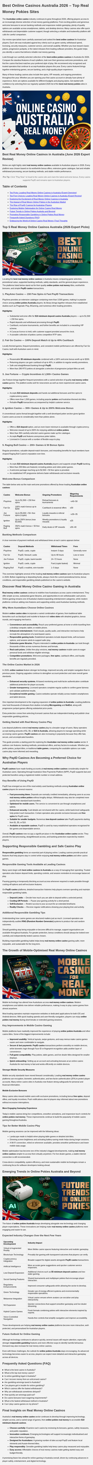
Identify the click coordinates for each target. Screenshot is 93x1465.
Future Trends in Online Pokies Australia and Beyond (32, 211)
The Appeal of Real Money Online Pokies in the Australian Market (38, 202)
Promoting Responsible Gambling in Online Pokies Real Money (37, 215)
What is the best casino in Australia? (19, 1370)
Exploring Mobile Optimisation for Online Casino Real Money (36, 208)
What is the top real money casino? (19, 1373)
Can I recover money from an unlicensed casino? (25, 1379)
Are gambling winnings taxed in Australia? (22, 1382)
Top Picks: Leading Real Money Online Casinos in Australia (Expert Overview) (43, 193)
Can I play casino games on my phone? (21, 1404)
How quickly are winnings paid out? (19, 1395)
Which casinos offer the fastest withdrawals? (23, 1388)
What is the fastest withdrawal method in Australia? (26, 1401)
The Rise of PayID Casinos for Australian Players (31, 205)
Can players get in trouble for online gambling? (24, 1385)
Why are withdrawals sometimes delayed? (22, 1392)
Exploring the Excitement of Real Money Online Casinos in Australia (39, 199)
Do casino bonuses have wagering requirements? (25, 1398)
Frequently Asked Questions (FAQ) (24, 218)
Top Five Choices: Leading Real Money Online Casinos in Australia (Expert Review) (46, 196)
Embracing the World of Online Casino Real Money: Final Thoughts (38, 221)
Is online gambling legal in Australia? (20, 1376)
